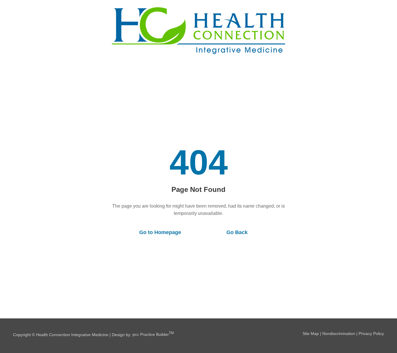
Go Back (237, 232)
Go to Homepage (160, 232)
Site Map (311, 333)
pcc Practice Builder (153, 334)
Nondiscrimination (338, 333)
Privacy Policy (371, 333)
